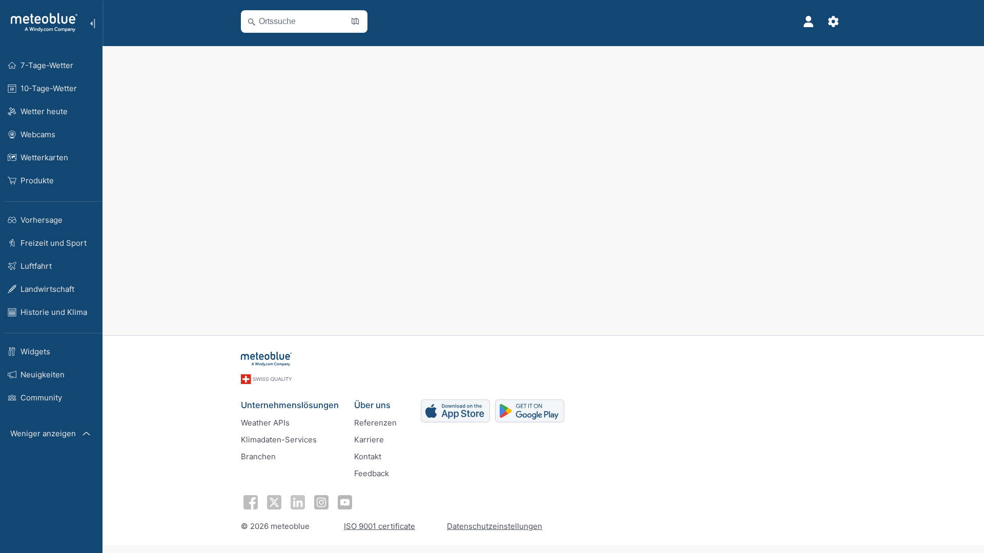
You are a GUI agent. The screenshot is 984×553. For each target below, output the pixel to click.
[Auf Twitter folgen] (274, 502)
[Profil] (808, 21)
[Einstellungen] (833, 21)
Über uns (372, 405)
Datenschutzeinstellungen (494, 526)
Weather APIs (265, 423)
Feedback (371, 473)
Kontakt (367, 456)
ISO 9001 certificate (379, 526)
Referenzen (375, 423)
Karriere (369, 439)
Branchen (258, 456)
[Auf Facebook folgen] (250, 502)
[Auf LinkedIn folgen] (298, 502)
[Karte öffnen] (355, 21)
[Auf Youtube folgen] (345, 502)
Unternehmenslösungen (290, 405)
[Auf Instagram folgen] (321, 502)
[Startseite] (40, 22)
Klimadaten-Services (279, 439)
